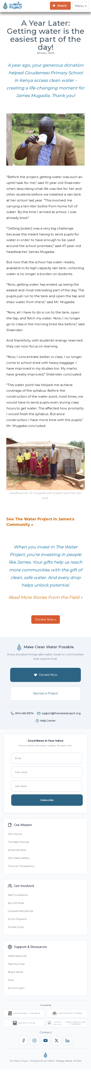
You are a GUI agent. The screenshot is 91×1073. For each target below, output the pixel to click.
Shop (11, 980)
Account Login (16, 988)
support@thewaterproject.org (61, 713)
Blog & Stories (15, 971)
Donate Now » (45, 619)
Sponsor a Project (45, 693)
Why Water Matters (18, 858)
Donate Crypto (16, 927)
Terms (69, 1061)
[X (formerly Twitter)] (56, 1040)
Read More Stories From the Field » (45, 597)
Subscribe (47, 800)
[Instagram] (34, 1040)
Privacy (60, 1061)
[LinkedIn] (67, 1040)
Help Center (48, 720)
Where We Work (17, 850)
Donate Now (48, 675)
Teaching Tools (16, 963)
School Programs (17, 919)
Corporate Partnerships (20, 911)
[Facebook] (23, 1040)
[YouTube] (45, 1040)
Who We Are (15, 834)
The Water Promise (18, 842)
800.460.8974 (24, 713)
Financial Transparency (21, 866)
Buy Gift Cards (16, 903)
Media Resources (17, 955)
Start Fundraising (18, 894)
